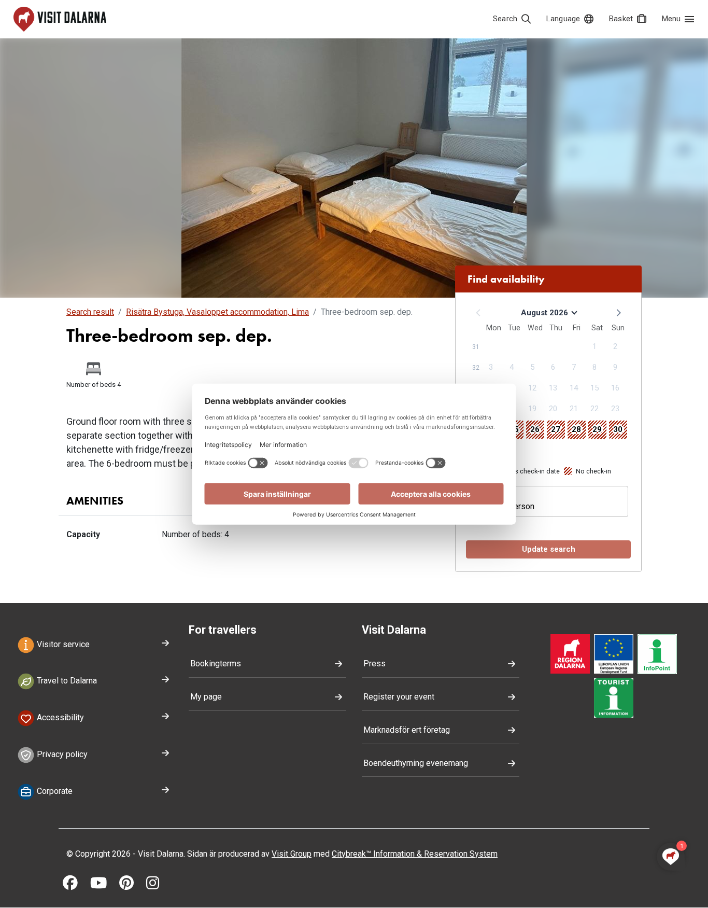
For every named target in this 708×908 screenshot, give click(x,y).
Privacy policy (61, 754)
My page (206, 697)
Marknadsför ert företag (406, 730)
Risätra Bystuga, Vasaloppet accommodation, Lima (217, 312)
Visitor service (62, 644)
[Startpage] (60, 19)
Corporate (54, 791)
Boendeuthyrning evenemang (415, 763)
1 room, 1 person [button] (503, 506)
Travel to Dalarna (66, 681)
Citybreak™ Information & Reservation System (415, 854)
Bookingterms (215, 663)
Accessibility (59, 718)
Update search (548, 549)
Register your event (398, 697)
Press (374, 663)
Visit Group (291, 854)
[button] (618, 312)
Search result (90, 312)
